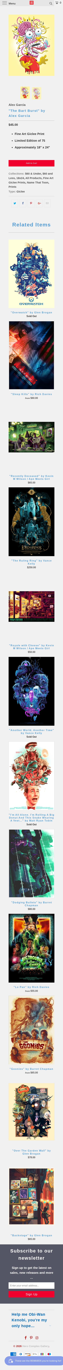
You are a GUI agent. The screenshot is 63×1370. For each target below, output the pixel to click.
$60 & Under (33, 173)
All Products (33, 178)
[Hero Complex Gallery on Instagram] (37, 1338)
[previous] (11, 45)
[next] (51, 45)
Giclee (21, 191)
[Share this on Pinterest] (31, 203)
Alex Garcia (17, 104)
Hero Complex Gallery (35, 1346)
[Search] (50, 3)
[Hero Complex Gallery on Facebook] (25, 1338)
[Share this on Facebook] (23, 203)
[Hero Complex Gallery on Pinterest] (31, 1338)
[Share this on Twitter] (14, 203)
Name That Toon (37, 182)
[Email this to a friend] (47, 203)
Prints (12, 186)
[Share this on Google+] (39, 203)
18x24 (20, 178)
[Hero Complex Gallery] (31, 3)
